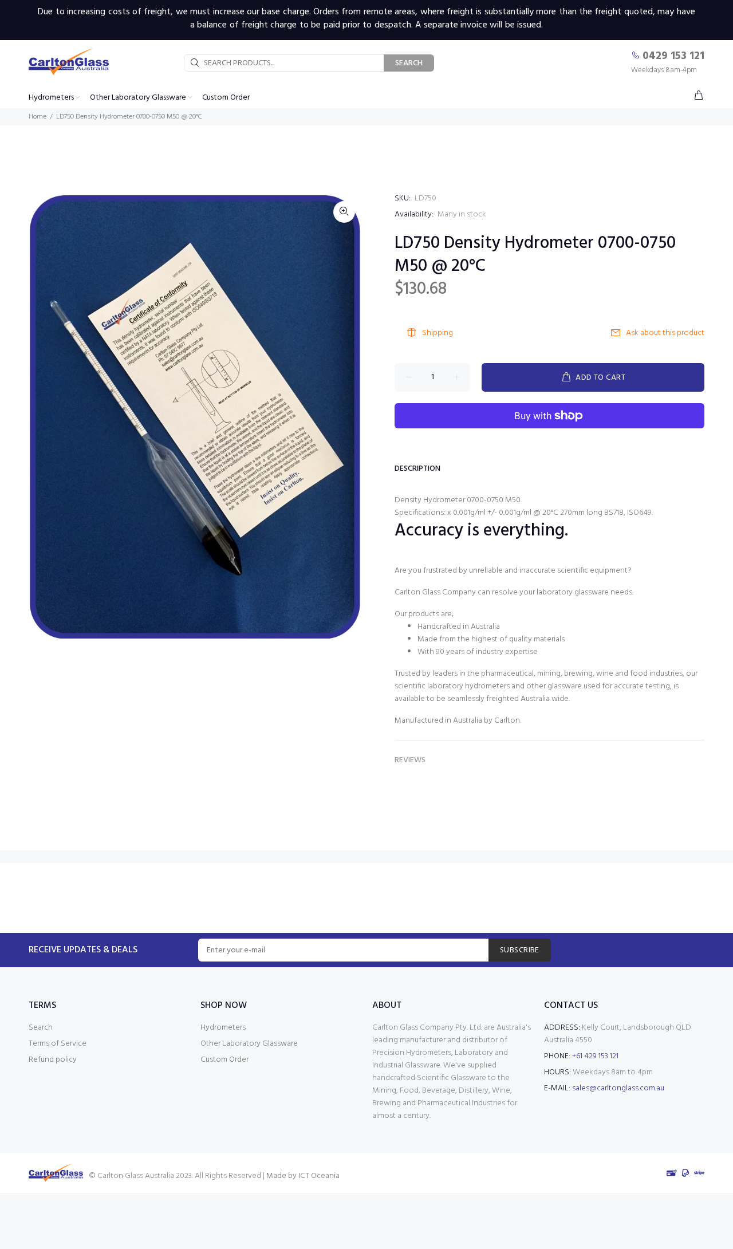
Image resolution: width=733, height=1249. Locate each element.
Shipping (437, 333)
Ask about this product (665, 333)
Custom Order (224, 1059)
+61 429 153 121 (595, 1056)
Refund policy (53, 1059)
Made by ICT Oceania (303, 1176)
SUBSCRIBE (519, 950)
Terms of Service (57, 1043)
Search (41, 1027)
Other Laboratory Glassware (249, 1043)
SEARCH (409, 63)
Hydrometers (223, 1027)
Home (37, 117)
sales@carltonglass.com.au (618, 1088)
